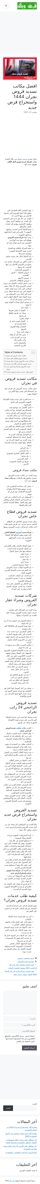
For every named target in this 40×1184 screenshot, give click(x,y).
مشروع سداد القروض (25, 961)
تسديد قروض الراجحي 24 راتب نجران (18, 364)
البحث (34, 1104)
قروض (24, 159)
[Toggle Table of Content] (32, 352)
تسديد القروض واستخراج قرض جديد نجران (18, 368)
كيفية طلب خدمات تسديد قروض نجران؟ (19, 372)
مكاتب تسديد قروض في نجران (16, 356)
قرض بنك (12, 1181)
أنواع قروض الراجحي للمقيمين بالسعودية (21, 1152)
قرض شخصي (29, 958)
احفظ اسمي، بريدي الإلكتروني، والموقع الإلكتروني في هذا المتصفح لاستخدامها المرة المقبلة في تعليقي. (20, 1038)
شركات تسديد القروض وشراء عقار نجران (20, 361)
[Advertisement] (20, 33)
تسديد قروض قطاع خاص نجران (16, 358)
